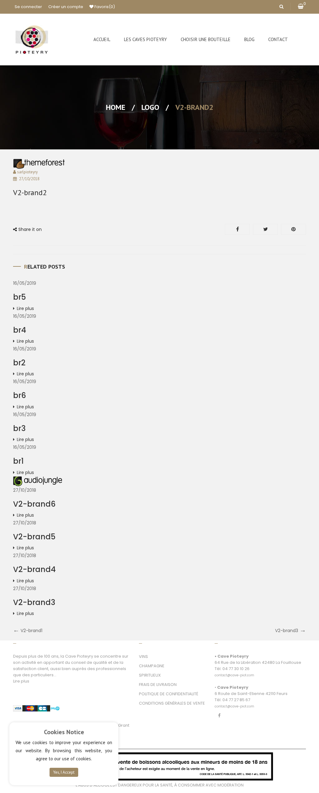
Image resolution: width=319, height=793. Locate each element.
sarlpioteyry (27, 172)
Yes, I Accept (63, 772)
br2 (19, 363)
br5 (19, 297)
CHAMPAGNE (151, 666)
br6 (19, 395)
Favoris (104, 7)
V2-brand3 (34, 602)
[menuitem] (102, 39)
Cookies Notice (64, 732)
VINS (143, 656)
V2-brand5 (34, 537)
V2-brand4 (34, 569)
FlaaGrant (119, 725)
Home (115, 107)
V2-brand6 (34, 504)
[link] (234, 672)
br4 (19, 330)
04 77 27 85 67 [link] (236, 700)
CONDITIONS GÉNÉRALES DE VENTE (172, 703)
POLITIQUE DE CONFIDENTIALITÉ (168, 694)
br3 (19, 428)
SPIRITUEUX (150, 675)
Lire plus (25, 308)
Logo (150, 107)
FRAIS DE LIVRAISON (158, 684)
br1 (18, 461)
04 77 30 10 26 (236, 669)
